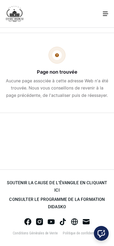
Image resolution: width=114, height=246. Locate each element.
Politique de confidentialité (82, 232)
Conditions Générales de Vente (35, 232)
